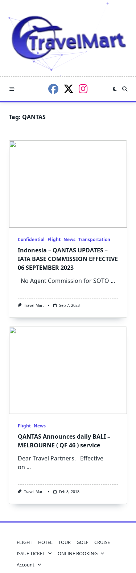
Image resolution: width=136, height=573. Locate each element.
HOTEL (45, 542)
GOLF (82, 542)
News (69, 239)
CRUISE (102, 542)
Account (25, 564)
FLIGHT (24, 542)
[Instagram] (83, 89)
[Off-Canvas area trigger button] (12, 89)
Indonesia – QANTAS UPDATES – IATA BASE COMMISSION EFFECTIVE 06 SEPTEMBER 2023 (68, 259)
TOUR (64, 542)
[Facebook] (53, 89)
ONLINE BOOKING (78, 553)
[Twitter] (68, 89)
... (113, 281)
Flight (54, 239)
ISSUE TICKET (31, 553)
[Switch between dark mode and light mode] (114, 89)
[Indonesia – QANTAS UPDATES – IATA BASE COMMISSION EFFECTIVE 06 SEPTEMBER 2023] (68, 184)
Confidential (31, 239)
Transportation (94, 239)
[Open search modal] (124, 89)
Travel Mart (34, 305)
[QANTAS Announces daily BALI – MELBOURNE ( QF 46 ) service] (68, 370)
